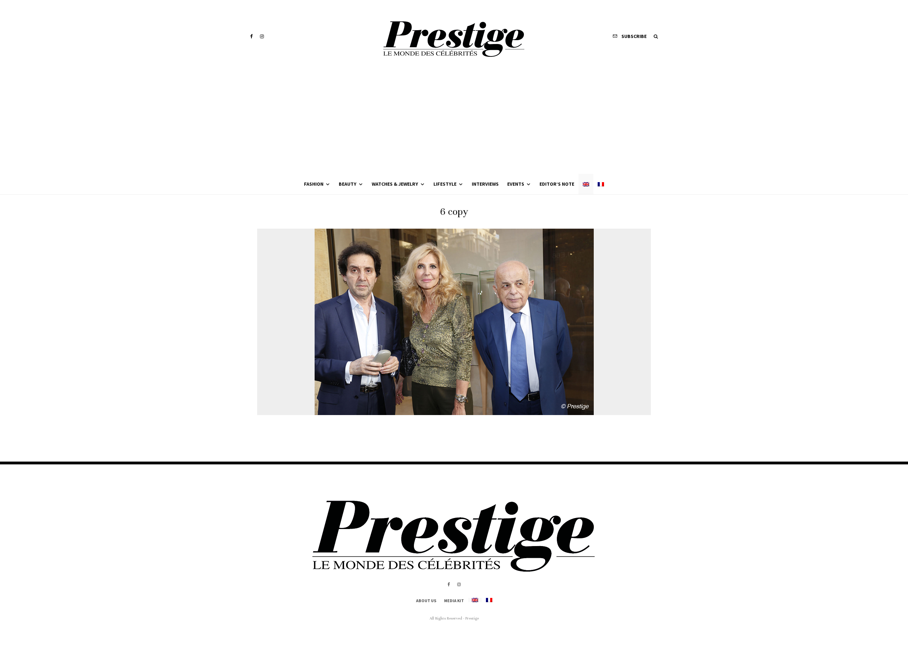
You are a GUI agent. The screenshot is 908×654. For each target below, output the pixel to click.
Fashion (313, 184)
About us (426, 600)
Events (515, 184)
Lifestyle (444, 184)
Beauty (347, 184)
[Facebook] (251, 36)
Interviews (485, 184)
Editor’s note (556, 184)
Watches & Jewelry (395, 184)
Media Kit (454, 600)
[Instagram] (261, 36)
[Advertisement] (454, 120)
